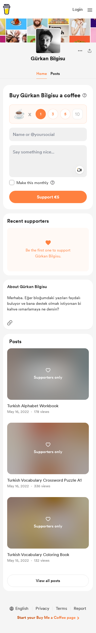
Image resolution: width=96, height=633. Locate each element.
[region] (48, 147)
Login (77, 9)
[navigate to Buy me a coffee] (6, 9)
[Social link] (9, 322)
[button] (90, 10)
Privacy (42, 608)
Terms (61, 608)
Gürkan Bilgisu (48, 58)
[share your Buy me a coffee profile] (89, 51)
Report (80, 608)
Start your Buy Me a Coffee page (46, 617)
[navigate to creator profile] (48, 41)
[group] (48, 384)
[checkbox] (28, 182)
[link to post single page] (48, 381)
